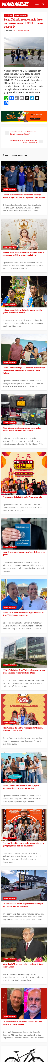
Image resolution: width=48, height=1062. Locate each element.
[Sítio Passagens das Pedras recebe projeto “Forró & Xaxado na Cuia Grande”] (24, 709)
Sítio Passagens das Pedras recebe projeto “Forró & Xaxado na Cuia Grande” (23, 729)
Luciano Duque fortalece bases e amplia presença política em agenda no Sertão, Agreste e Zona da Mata (24, 196)
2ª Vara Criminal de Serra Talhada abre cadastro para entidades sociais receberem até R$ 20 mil (24, 671)
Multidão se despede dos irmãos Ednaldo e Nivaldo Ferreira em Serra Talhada (22, 1023)
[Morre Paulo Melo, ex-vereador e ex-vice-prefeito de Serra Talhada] (24, 945)
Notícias (8, 15)
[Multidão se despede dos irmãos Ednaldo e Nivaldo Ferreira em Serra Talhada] (24, 1003)
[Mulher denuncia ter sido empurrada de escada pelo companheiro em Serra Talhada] (24, 885)
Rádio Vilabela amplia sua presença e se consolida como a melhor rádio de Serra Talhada (22, 429)
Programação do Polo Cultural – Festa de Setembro (23, 497)
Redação (9, 30)
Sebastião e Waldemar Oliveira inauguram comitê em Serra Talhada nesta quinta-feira (23, 613)
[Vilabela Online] (15, 4)
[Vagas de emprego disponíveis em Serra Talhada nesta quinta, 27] (24, 534)
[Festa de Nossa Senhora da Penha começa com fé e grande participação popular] (24, 291)
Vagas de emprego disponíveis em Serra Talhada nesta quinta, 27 (24, 553)
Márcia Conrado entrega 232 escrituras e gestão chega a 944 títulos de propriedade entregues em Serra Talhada (24, 370)
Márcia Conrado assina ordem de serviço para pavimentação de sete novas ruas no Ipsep (21, 786)
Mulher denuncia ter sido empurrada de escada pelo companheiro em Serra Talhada (23, 905)
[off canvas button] (37, 4)
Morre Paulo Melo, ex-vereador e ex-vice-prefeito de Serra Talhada (23, 965)
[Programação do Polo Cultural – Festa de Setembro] (24, 473)
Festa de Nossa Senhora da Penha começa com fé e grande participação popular (22, 311)
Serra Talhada (20, 15)
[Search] (43, 4)
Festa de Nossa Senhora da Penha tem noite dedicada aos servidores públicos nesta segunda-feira (23, 253)
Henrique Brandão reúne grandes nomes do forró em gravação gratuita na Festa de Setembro (23, 844)
